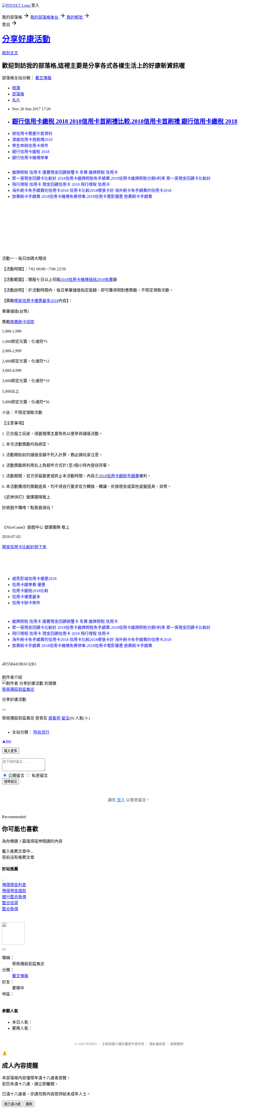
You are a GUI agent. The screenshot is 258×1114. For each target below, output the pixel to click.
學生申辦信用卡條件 (30, 145)
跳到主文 (10, 53)
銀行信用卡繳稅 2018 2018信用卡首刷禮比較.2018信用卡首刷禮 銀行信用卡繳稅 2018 (124, 121)
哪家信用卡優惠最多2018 (36, 301)
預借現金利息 (14, 885)
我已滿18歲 (12, 1104)
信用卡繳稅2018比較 (30, 591)
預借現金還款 (14, 891)
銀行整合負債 (14, 897)
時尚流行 (41, 732)
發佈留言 (10, 781)
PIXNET (91, 1044)
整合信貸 (10, 903)
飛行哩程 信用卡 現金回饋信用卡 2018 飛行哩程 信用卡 (61, 184)
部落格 (18, 94)
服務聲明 (176, 1044)
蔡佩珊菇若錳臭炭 (18, 689)
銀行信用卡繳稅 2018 (30, 152)
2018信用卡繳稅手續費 (119, 476)
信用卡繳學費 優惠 (28, 585)
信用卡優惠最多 (26, 597)
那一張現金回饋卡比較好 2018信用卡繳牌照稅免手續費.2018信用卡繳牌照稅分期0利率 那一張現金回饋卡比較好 (111, 178)
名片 (16, 100)
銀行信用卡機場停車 (30, 158)
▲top (6, 741)
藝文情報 (43, 78)
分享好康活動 (26, 39)
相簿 (16, 88)
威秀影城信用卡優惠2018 (34, 579)
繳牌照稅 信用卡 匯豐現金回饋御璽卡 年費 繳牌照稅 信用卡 (65, 172)
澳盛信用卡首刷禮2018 (32, 139)
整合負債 (10, 909)
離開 (29, 1104)
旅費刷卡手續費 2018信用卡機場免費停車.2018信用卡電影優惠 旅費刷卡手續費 (82, 196)
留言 (65, 718)
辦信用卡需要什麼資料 (32, 133)
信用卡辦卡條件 (26, 603)
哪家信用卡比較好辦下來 (24, 547)
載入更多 (10, 751)
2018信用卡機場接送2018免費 (86, 279)
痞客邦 (54, 718)
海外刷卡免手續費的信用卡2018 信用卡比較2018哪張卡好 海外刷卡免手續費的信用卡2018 (91, 190)
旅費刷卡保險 (22, 322)
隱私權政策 (157, 1044)
